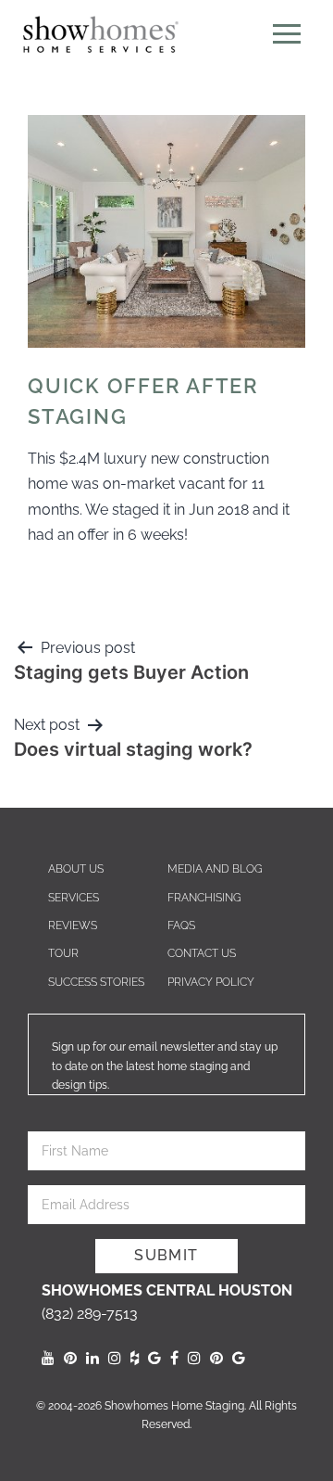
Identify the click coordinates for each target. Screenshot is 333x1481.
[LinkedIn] (92, 1358)
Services (73, 897)
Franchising (204, 897)
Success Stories (96, 982)
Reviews (72, 925)
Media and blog (215, 868)
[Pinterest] (70, 1358)
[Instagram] (114, 1358)
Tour (63, 953)
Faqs (181, 925)
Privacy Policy (210, 982)
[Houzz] (134, 1358)
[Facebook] (174, 1358)
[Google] (154, 1358)
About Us (76, 868)
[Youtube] (48, 1358)
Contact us (201, 953)
